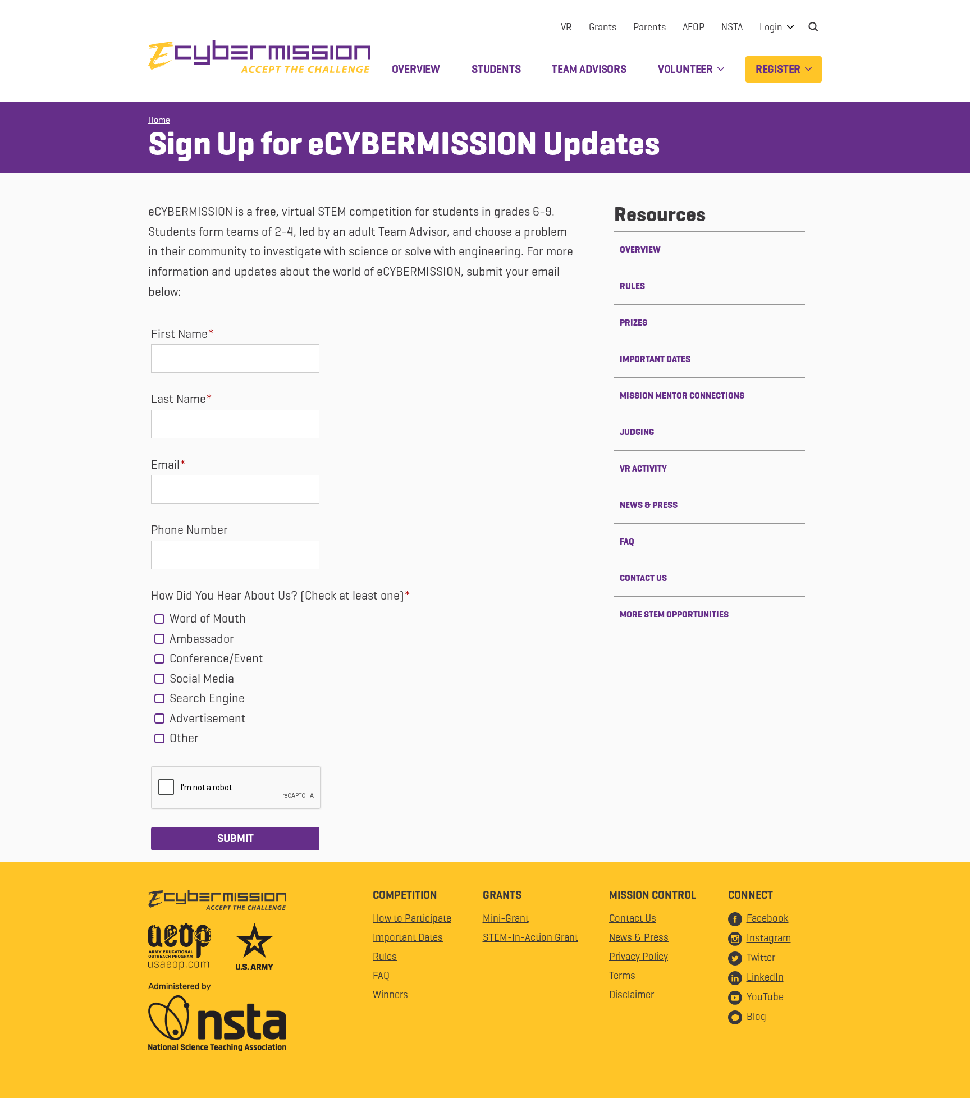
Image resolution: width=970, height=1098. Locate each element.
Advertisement (206, 718)
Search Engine (206, 698)
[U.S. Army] (254, 949)
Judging (637, 432)
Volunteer (686, 69)
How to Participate (412, 918)
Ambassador (200, 638)
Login (772, 27)
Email (165, 464)
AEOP (693, 27)
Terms (622, 975)
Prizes (633, 322)
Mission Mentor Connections (682, 395)
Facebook (768, 918)
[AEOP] (191, 949)
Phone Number (189, 529)
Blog (756, 1016)
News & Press (649, 505)
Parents (649, 27)
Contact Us (643, 578)
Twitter (761, 957)
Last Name (178, 398)
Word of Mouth (206, 618)
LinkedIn (765, 977)
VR (566, 27)
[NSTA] (217, 1020)
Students (496, 69)
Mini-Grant (506, 918)
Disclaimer (631, 994)
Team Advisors (589, 69)
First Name (179, 333)
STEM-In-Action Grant (530, 937)
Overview (416, 69)
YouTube (765, 996)
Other (183, 737)
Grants (602, 27)
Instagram (769, 937)
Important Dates (655, 359)
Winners (390, 994)
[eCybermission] (217, 903)
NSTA (732, 27)
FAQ (627, 541)
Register (779, 69)
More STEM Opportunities (674, 614)
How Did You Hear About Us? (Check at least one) (277, 595)
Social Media (200, 678)
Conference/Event (215, 658)
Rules (632, 286)
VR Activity (643, 468)
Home (159, 120)
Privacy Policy (638, 956)
